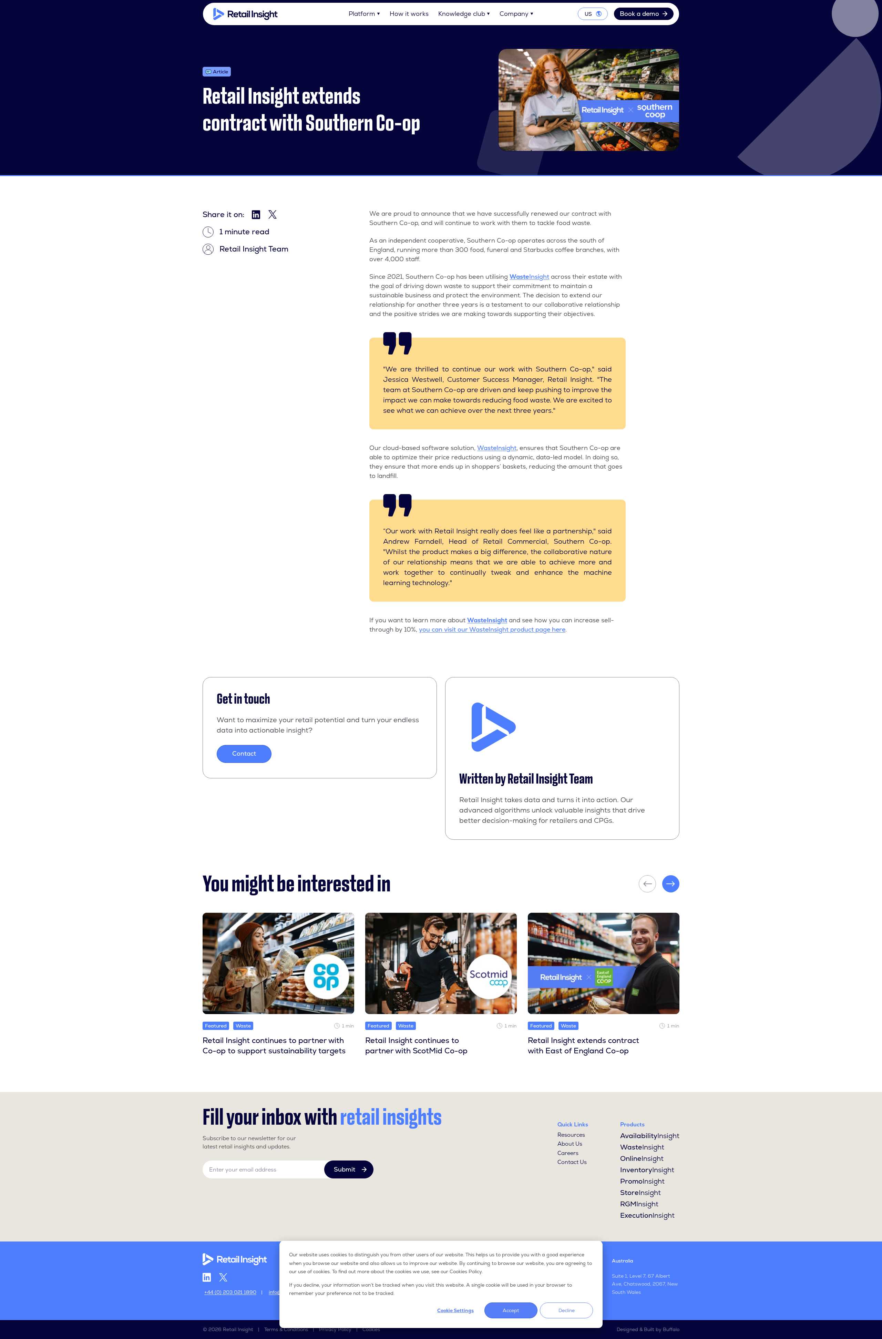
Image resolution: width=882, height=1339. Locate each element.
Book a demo (639, 14)
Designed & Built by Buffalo (648, 1329)
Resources (571, 1134)
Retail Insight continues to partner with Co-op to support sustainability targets (274, 1045)
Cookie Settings (455, 1310)
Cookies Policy (466, 1271)
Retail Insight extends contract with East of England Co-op (583, 1045)
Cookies (371, 1329)
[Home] (245, 14)
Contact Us (572, 1162)
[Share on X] (272, 214)
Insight (539, 276)
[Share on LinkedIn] (256, 214)
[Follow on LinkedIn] (207, 1277)
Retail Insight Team (550, 778)
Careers (567, 1153)
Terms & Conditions (286, 1329)
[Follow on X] (223, 1277)
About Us (569, 1143)
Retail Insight (238, 1329)
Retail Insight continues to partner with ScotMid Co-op (416, 1045)
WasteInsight (496, 448)
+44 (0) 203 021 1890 (230, 1292)
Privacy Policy (335, 1329)
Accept (511, 1310)
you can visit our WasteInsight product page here (492, 629)
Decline (566, 1310)
